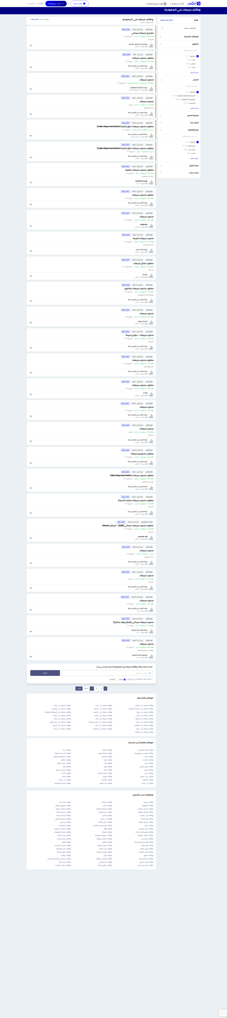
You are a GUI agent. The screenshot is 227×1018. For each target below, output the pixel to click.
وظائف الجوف (107, 776)
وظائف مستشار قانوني (63, 819)
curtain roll (142, 536)
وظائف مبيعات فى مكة (62, 705)
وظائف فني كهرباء (146, 815)
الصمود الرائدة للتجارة (139, 655)
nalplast (143, 224)
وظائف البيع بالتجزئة (64, 852)
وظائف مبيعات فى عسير (144, 729)
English (41, 3)
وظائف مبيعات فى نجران (62, 729)
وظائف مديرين (148, 802)
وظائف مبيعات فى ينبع (145, 712)
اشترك (45, 673)
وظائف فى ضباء (147, 783)
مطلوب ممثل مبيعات (143, 263)
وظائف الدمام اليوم (105, 753)
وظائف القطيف (106, 780)
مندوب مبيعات (146, 79)
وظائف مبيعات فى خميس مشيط (100, 722)
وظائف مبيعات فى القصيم (61, 708)
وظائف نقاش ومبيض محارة (143, 842)
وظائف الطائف (66, 760)
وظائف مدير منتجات (64, 835)
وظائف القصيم (107, 756)
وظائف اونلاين (66, 842)
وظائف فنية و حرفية (63, 815)
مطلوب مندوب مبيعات (143, 57)
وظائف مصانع (148, 855)
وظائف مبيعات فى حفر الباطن (60, 722)
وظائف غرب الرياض (146, 776)
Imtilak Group (141, 181)
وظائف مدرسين (65, 822)
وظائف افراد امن (65, 802)
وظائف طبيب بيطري (146, 862)
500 (86, 688)
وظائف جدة (67, 750)
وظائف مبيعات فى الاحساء (102, 712)
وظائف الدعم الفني (105, 862)
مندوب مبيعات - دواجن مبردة (140, 335)
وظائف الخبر (108, 763)
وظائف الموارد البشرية (145, 835)
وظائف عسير (148, 763)
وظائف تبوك (108, 760)
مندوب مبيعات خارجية (143, 238)
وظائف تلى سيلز (106, 819)
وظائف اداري (107, 805)
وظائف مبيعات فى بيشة (144, 722)
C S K (145, 393)
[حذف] (162, 28)
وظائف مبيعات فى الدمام (103, 708)
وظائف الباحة (66, 773)
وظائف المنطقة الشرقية (62, 756)
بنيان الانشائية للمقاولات (138, 87)
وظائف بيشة (66, 776)
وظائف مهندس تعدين (145, 865)
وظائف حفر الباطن (106, 783)
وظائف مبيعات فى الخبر (103, 725)
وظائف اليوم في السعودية (144, 753)
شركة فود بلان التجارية (139, 630)
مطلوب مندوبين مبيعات (142, 453)
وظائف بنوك (108, 855)
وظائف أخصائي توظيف (104, 839)
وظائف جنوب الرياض (64, 763)
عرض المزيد (194, 72)
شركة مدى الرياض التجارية (138, 44)
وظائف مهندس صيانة (104, 852)
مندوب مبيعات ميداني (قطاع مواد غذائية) (133, 622)
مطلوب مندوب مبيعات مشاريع (139, 288)
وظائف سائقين (107, 842)
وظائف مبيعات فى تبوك (144, 715)
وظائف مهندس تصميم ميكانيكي (59, 858)
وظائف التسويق (147, 805)
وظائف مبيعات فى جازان (103, 715)
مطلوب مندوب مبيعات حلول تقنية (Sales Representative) (125, 126)
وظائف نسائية (66, 855)
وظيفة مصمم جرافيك (63, 809)
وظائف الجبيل (148, 770)
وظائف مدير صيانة (105, 848)
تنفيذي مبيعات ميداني (142, 32)
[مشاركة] (31, 45)
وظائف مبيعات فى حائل (103, 719)
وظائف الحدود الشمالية (63, 783)
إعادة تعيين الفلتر (166, 20)
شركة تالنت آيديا (141, 249)
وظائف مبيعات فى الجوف (144, 719)
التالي (79, 688)
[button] (177, 3)
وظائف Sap (108, 829)
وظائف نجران (148, 773)
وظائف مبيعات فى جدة (104, 705)
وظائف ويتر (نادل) (147, 819)
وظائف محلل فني (147, 839)
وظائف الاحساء (148, 760)
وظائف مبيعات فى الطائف (144, 732)
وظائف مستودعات (64, 825)
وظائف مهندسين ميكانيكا (103, 825)
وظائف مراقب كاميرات (63, 865)
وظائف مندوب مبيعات (145, 809)
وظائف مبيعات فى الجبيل (62, 725)
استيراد (144, 274)
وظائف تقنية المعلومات (62, 832)
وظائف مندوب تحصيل (104, 845)
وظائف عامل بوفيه (146, 848)
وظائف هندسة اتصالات (104, 809)
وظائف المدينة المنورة (63, 753)
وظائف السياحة (106, 802)
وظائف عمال (148, 825)
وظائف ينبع (108, 766)
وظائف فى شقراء (64, 780)
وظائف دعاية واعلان (105, 812)
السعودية (31, 3)
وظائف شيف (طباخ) (146, 852)
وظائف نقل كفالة (147, 845)
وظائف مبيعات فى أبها (62, 719)
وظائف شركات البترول (145, 812)
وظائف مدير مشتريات (145, 829)
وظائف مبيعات (107, 832)
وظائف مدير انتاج (65, 862)
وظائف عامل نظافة (105, 822)
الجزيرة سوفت (142, 321)
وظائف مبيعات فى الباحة (62, 715)
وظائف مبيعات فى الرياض (144, 705)
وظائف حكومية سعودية (103, 835)
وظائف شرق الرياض (146, 766)
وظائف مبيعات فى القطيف (143, 725)
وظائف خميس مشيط (63, 770)
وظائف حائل (108, 770)
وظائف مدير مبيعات (64, 839)
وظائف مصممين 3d (64, 812)
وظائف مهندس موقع (104, 858)
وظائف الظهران (147, 780)
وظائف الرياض (107, 750)
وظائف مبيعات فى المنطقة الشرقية (58, 712)
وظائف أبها (67, 766)
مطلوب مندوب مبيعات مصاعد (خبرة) (136, 500)
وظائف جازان (149, 756)
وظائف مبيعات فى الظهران (102, 729)
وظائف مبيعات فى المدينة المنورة (141, 708)
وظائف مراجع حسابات (145, 822)
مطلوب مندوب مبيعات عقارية (139, 169)
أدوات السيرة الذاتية (155, 3)
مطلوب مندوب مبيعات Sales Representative (132, 475)
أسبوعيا (112, 679)
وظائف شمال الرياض (105, 773)
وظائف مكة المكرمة (145, 750)
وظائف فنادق (107, 815)
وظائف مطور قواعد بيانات (144, 832)
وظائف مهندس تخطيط (63, 829)
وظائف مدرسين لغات (146, 858)
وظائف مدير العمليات (63, 848)
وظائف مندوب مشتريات (62, 845)
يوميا (121, 679)
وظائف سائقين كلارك (105, 865)
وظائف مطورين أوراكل (63, 805)
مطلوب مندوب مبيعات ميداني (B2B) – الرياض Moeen (128, 525)
